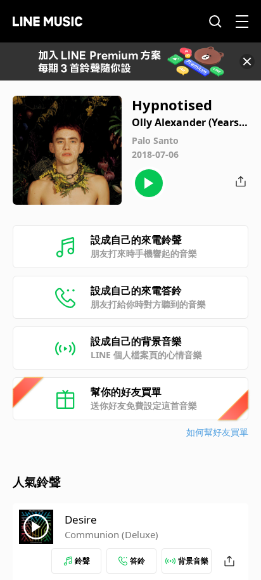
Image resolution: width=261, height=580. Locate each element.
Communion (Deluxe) (111, 534)
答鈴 (137, 560)
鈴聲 (82, 560)
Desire (81, 519)
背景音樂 (193, 560)
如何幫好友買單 (217, 432)
